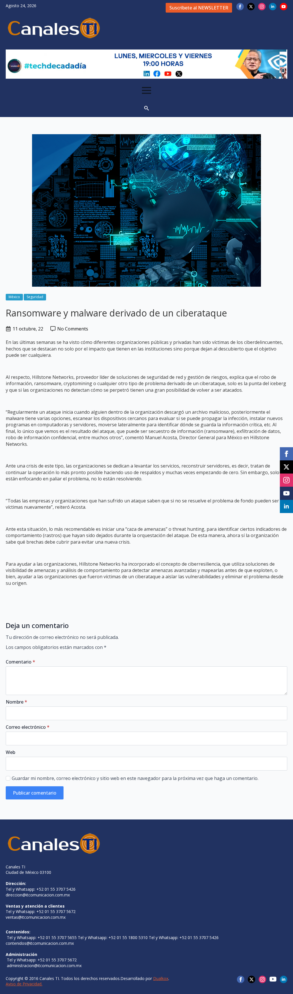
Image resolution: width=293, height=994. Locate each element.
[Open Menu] (146, 90)
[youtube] (283, 6)
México (14, 296)
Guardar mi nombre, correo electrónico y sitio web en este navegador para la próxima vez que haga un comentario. (135, 778)
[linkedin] (272, 6)
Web (10, 752)
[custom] (273, 979)
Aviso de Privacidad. (24, 984)
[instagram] (262, 6)
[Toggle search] (146, 108)
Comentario (20, 662)
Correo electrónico (28, 727)
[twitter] (251, 6)
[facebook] (240, 6)
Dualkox (160, 978)
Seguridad (35, 296)
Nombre (16, 702)
